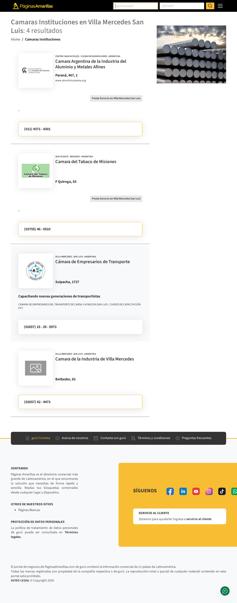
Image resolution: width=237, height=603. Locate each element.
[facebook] (170, 491)
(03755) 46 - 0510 (37, 229)
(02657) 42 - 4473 (37, 401)
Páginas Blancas (29, 510)
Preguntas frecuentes (196, 438)
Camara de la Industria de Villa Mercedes (94, 359)
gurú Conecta (40, 438)
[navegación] (220, 6)
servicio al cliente (198, 519)
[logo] (35, 70)
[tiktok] (222, 491)
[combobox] (135, 6)
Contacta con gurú (113, 438)
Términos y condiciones (154, 438)
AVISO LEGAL (20, 580)
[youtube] (196, 491)
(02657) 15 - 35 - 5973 (40, 326)
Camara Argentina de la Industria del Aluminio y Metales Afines (90, 64)
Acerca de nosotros (75, 438)
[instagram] (209, 491)
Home (15, 39)
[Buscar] (210, 6)
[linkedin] (183, 491)
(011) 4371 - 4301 (37, 129)
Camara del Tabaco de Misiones (85, 161)
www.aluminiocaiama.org (70, 80)
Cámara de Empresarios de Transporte (92, 262)
